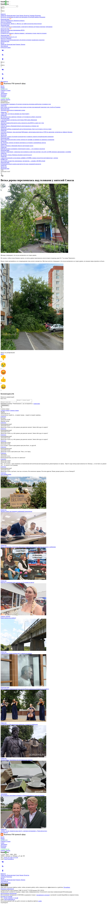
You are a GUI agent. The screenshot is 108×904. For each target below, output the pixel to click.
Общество (3, 15)
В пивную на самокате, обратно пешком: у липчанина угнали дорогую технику (24, 33)
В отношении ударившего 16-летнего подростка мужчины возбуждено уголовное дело (26, 104)
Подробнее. (67, 887)
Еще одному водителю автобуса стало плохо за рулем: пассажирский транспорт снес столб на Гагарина (30, 107)
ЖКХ (2, 354)
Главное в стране (5, 90)
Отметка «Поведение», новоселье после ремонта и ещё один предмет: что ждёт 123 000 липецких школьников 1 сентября (36, 151)
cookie (40, 901)
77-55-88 (15, 898)
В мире (8, 47)
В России (3, 47)
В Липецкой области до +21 (9, 37)
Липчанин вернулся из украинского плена (13, 110)
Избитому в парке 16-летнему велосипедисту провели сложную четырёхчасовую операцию (27, 136)
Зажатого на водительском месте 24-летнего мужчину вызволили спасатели (22, 40)
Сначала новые (5, 410)
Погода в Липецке (6, 22)
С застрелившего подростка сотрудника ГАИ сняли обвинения (19, 120)
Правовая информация (7, 889)
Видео (2, 43)
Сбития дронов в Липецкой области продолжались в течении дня (20, 126)
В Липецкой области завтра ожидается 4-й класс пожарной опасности (21, 164)
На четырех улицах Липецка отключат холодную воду (16, 155)
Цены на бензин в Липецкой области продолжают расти (17, 145)
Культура (26, 15)
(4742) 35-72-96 (8, 857)
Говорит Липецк (20, 44)
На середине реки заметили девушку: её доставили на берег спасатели (21, 117)
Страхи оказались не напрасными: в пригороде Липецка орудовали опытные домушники (26, 26)
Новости (3, 14)
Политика (38, 15)
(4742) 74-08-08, (8, 898)
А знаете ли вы (5, 98)
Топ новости (4, 46)
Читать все (4, 135)
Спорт (17, 15)
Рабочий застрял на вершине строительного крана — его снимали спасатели (23, 148)
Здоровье (32, 15)
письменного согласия (42, 895)
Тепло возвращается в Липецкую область (12, 20)
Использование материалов (9, 893)
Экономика (4, 93)
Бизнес (22, 15)
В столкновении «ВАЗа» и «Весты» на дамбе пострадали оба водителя (21, 23)
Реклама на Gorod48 (6, 896)
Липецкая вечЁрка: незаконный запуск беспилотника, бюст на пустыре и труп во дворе (26, 129)
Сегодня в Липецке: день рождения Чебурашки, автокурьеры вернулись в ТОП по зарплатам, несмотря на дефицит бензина (36, 132)
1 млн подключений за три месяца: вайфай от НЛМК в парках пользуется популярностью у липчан (29, 158)
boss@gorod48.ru (9, 859)
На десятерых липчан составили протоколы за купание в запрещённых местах (23, 142)
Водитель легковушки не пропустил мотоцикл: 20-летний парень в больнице (23, 17)
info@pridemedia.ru (9, 899)
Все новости (4, 81)
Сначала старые (14, 410)
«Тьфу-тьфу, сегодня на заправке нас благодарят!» (15, 113)
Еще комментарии (6, 474)
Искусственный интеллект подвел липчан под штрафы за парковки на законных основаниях (27, 139)
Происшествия (11, 15)
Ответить (3, 416)
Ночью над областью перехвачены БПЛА (13, 30)
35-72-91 (15, 857)
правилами (36, 403)
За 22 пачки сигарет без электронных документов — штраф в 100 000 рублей (23, 161)
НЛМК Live (4, 89)
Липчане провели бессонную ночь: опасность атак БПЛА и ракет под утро (22, 123)
